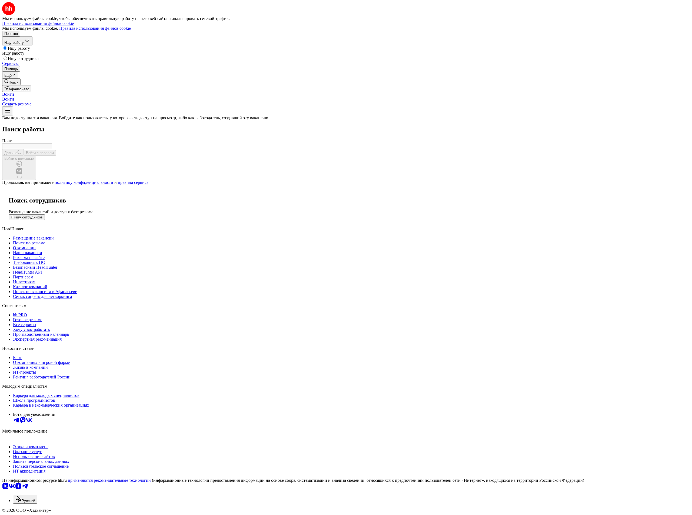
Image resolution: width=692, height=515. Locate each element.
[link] (11, 81)
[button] (8, 94)
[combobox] (25, 499)
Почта (8, 140)
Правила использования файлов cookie (95, 28)
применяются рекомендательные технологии (109, 480)
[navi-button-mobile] (7, 111)
